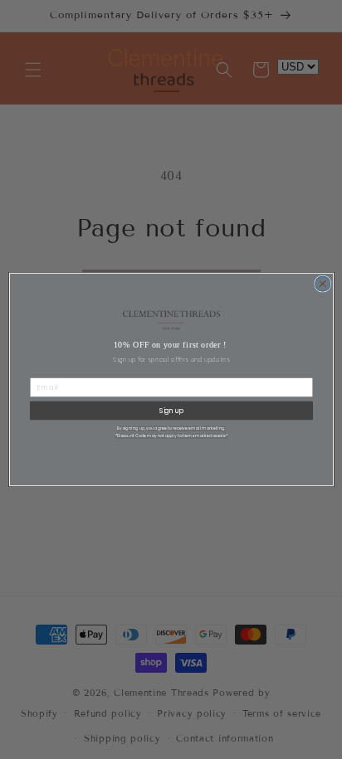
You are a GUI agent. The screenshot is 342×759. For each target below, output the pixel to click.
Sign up (171, 411)
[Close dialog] (322, 283)
